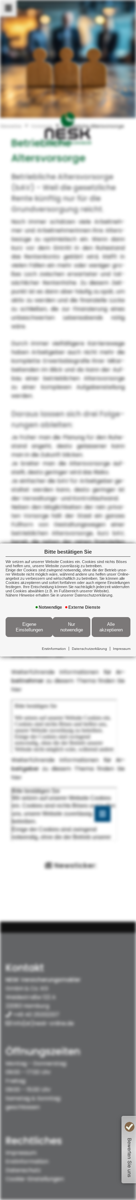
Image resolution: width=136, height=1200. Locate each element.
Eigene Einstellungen (29, 627)
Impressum (121, 649)
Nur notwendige (71, 627)
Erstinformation (54, 649)
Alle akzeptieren (111, 627)
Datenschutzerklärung (89, 649)
